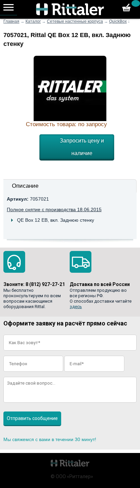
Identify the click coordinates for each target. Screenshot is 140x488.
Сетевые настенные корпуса (75, 21)
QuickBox (118, 21)
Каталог (33, 21)
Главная (11, 21)
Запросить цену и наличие (82, 147)
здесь (76, 306)
